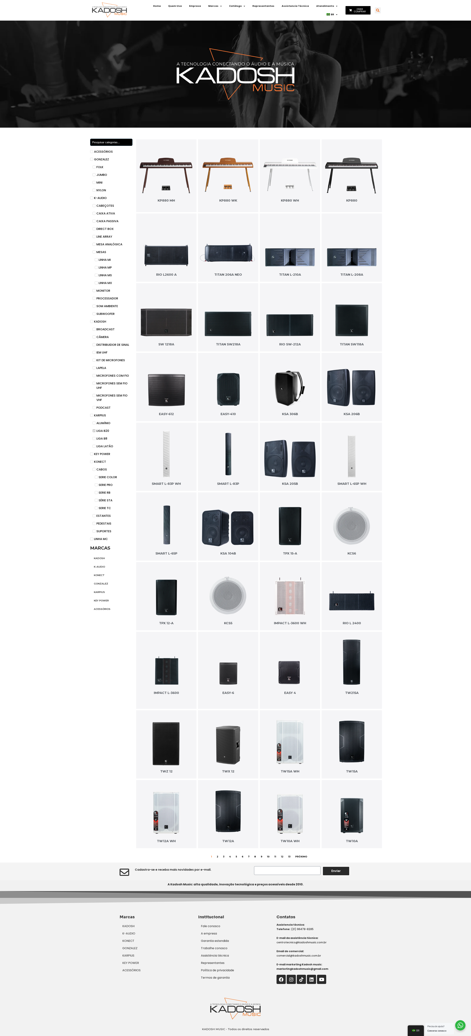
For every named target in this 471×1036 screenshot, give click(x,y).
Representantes (263, 6)
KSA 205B (290, 484)
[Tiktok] (301, 979)
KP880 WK (228, 200)
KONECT (99, 575)
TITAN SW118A (352, 344)
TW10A (352, 841)
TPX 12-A (166, 623)
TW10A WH (290, 841)
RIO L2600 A (166, 274)
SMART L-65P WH (351, 484)
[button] (378, 10)
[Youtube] (321, 979)
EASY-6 (228, 693)
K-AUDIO (99, 566)
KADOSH (99, 558)
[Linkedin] (311, 979)
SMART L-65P (166, 553)
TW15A (352, 771)
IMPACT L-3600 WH (290, 623)
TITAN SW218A (228, 344)
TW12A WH (166, 841)
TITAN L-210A (290, 274)
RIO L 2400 (352, 623)
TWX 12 (228, 771)
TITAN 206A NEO (228, 274)
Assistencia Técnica (295, 6)
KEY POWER (101, 600)
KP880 (351, 200)
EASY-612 (166, 414)
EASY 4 (290, 693)
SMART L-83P (228, 484)
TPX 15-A (290, 553)
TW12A (228, 841)
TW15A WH (290, 771)
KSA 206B (352, 414)
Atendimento (325, 6)
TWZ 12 (166, 771)
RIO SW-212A (290, 344)
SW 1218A (166, 344)
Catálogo (235, 6)
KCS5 (228, 623)
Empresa (195, 6)
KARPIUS (99, 592)
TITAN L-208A (351, 274)
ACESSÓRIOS (102, 608)
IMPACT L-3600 (166, 693)
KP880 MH (166, 200)
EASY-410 (228, 414)
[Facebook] (281, 979)
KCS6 (352, 553)
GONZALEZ (101, 583)
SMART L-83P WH (166, 484)
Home (157, 6)
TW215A (352, 693)
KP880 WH (290, 200)
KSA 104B (228, 553)
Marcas (213, 6)
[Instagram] (291, 979)
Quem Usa (175, 6)
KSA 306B (290, 414)
